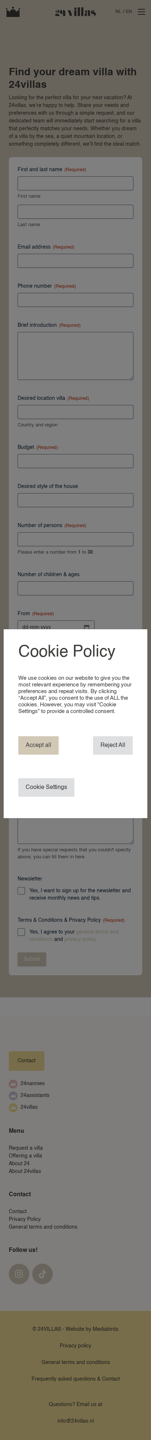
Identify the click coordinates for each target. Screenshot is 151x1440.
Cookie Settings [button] (46, 787)
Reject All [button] (112, 745)
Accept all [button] (38, 745)
